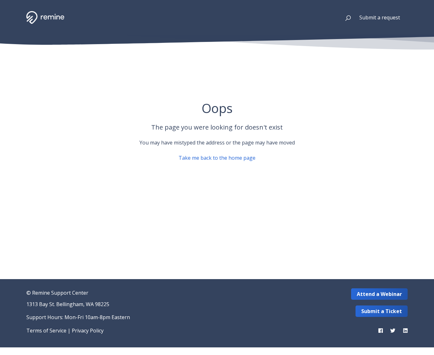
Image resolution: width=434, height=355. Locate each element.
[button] (345, 17)
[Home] (45, 17)
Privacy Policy (88, 330)
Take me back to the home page (217, 157)
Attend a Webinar (379, 294)
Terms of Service (46, 330)
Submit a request (379, 17)
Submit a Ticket (381, 311)
